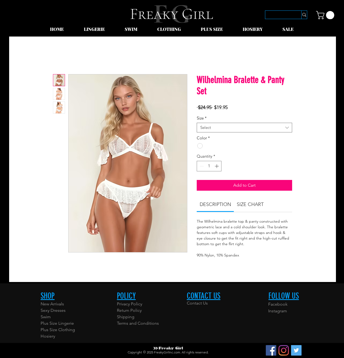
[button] (100, 29)
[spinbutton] (209, 166)
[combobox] (244, 127)
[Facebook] (271, 350)
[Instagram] (283, 350)
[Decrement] (201, 166)
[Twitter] (296, 350)
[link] (326, 15)
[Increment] (217, 166)
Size (202, 118)
